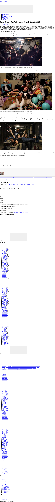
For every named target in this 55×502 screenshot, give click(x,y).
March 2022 (4, 276)
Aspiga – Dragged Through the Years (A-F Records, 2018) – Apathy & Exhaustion (20, 184)
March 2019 (4, 309)
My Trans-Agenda (5, 482)
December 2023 (5, 264)
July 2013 (3, 344)
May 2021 (4, 283)
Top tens (3, 490)
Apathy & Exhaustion (3, 1)
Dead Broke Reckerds (26, 177)
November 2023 (5, 265)
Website (1, 202)
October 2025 (4, 250)
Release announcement (6, 489)
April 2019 (4, 308)
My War (3, 483)
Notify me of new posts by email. (7, 208)
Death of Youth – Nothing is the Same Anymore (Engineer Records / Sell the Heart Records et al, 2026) (19, 361)
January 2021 (4, 287)
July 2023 (3, 267)
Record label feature (5, 487)
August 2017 (4, 327)
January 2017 (4, 334)
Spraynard (47, 177)
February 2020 (4, 298)
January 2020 (4, 299)
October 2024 (4, 257)
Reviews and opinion (5, 14)
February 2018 (4, 321)
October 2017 (4, 325)
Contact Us (4, 19)
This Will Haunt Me (6, 178)
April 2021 (4, 284)
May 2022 (4, 274)
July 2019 (3, 305)
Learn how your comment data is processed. (20, 212)
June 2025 (4, 252)
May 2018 (4, 448)
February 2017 (4, 333)
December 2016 (5, 335)
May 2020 (4, 295)
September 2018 (5, 315)
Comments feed (4, 498)
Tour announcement (5, 491)
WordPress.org (4, 499)
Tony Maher (7, 24)
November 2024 (5, 256)
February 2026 (4, 247)
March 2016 (4, 341)
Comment (2, 196)
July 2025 (3, 251)
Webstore (3, 15)
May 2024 (4, 259)
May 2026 (4, 245)
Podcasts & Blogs (5, 18)
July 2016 (3, 340)
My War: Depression (5, 484)
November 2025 (5, 249)
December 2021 (5, 278)
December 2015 (5, 343)
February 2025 (4, 254)
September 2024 (5, 258)
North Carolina (43, 177)
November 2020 (5, 289)
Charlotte (21, 177)
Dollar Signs (32, 177)
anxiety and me (4, 477)
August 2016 (4, 339)
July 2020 (3, 293)
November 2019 (5, 301)
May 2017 (4, 330)
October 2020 (4, 290)
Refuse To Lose (5, 17)
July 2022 (3, 272)
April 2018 (4, 449)
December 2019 (5, 300)
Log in (3, 496)
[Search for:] (5, 240)
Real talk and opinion (5, 486)
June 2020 (4, 294)
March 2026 (4, 246)
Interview (3, 480)
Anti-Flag (12, 177)
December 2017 (5, 323)
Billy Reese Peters (17, 177)
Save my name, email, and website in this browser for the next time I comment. (14, 204)
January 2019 (4, 311)
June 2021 (4, 282)
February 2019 (4, 310)
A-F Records (31, 166)
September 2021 (5, 410)
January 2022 (4, 277)
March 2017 (4, 332)
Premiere (3, 485)
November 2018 (5, 313)
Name (1, 198)
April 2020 (4, 296)
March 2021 (4, 285)
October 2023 (4, 266)
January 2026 (4, 248)
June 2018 (4, 318)
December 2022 (5, 269)
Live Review (4, 481)
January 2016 (4, 342)
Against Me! (8, 177)
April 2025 (4, 253)
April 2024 (4, 260)
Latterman (36, 177)
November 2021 (5, 408)
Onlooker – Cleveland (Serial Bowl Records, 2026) (11, 360)
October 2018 (4, 314)
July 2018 (3, 317)
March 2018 (4, 450)
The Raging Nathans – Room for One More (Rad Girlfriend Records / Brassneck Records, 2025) (24, 366)
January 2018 (4, 322)
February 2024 (4, 262)
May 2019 (4, 307)
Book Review (4, 478)
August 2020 (4, 292)
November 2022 (5, 270)
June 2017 (4, 329)
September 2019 (5, 303)
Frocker (3, 367)
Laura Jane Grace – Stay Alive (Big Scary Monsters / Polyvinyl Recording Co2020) (22, 368)
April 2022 (4, 275)
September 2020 (5, 291)
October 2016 (4, 337)
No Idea (39, 177)
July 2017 (3, 328)
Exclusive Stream (5, 479)
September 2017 (5, 326)
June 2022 (4, 273)
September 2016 (5, 338)
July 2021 (3, 411)
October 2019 (4, 302)
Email (1, 200)
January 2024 (4, 263)
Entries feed (4, 497)
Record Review (12, 24)
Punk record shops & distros (7, 16)
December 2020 (5, 288)
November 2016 (5, 336)
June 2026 (4, 244)
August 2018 (4, 316)
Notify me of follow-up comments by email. (8, 206)
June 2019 (4, 306)
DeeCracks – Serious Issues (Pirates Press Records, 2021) (17, 369)
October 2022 (4, 271)
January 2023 (4, 268)
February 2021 (4, 286)
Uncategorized (4, 492)
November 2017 (5, 324)
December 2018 (5, 312)
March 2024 (4, 261)
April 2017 (4, 331)
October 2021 (4, 409)
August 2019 (4, 304)
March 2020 (4, 297)
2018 (1, 177)
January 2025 (4, 255)
